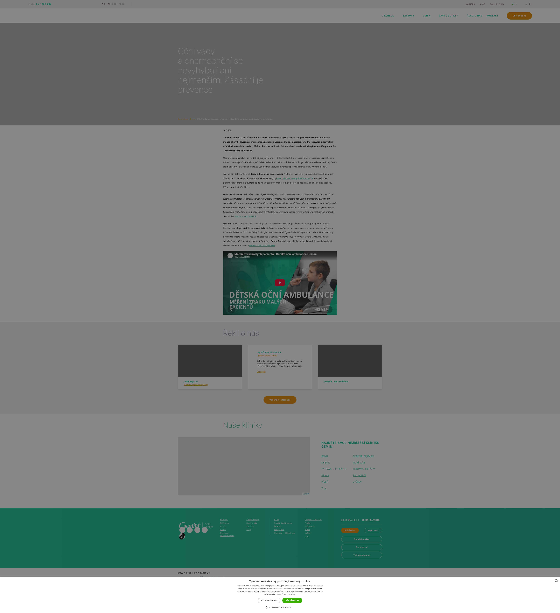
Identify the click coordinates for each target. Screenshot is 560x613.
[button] (280, 607)
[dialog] (280, 595)
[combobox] (556, 580)
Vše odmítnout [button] (269, 600)
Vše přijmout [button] (292, 600)
